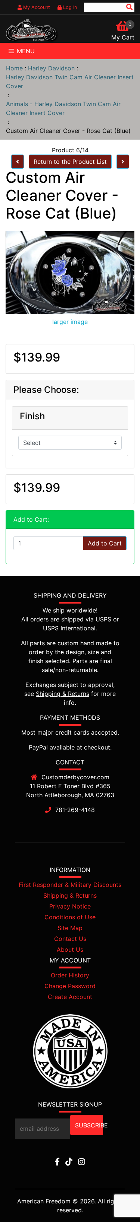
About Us (70, 949)
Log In (69, 7)
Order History (70, 975)
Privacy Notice (70, 906)
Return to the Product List (70, 161)
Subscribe (89, 1125)
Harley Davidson (51, 68)
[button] (117, 1200)
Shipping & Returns (62, 693)
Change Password (70, 986)
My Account (36, 7)
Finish (32, 416)
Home (14, 68)
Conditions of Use (70, 917)
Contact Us (70, 938)
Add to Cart (105, 543)
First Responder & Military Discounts (70, 884)
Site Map (70, 928)
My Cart (122, 37)
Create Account (70, 996)
